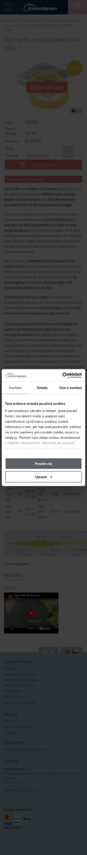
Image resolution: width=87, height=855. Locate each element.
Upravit (41, 477)
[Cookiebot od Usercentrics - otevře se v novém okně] (62, 375)
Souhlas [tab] (15, 388)
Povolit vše (43, 464)
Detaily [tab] (42, 388)
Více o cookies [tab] (70, 388)
